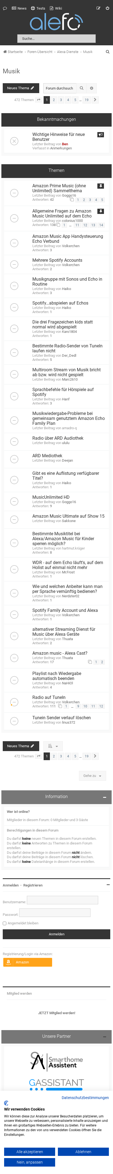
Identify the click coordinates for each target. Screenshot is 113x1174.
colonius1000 (72, 221)
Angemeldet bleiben (23, 923)
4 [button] (68, 100)
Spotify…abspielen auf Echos (60, 303)
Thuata (67, 639)
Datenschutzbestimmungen (85, 1098)
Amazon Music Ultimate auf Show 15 (68, 516)
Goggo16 (69, 195)
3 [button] (61, 100)
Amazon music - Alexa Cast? (59, 653)
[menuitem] (19, 8)
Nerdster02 (70, 596)
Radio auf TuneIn (49, 697)
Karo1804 (69, 332)
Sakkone (69, 521)
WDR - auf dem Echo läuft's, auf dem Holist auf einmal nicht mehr (67, 565)
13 (93, 225)
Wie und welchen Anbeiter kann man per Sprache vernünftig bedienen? (67, 589)
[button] (38, 99)
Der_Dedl (69, 355)
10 (85, 706)
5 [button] (75, 100)
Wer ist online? (18, 812)
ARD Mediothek (47, 455)
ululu (65, 443)
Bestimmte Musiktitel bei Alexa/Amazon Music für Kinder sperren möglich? (63, 538)
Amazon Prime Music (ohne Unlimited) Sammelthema (59, 188)
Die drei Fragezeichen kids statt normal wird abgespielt (62, 325)
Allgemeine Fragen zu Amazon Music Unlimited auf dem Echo (62, 214)
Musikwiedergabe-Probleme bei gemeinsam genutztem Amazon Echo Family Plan (68, 418)
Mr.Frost (68, 572)
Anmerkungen (61, 148)
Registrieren (33, 885)
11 (77, 225)
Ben (65, 144)
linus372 (68, 722)
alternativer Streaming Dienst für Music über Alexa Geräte (63, 632)
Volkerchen (71, 246)
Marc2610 (70, 379)
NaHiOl (67, 683)
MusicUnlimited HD (51, 497)
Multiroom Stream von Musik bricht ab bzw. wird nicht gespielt (66, 372)
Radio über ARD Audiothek (57, 438)
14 (101, 225)
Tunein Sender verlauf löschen (61, 717)
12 (85, 225)
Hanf (66, 399)
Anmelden (11, 885)
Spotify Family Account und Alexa (65, 610)
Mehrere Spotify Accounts (57, 260)
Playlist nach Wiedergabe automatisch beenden (56, 676)
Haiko (66, 289)
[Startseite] (56, 22)
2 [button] (54, 100)
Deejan (67, 460)
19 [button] (87, 100)
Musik (11, 71)
